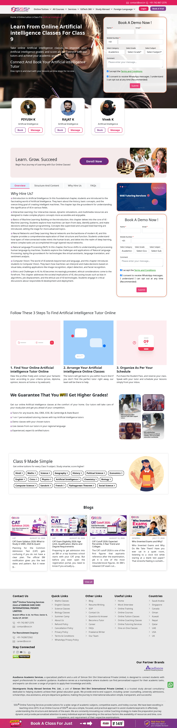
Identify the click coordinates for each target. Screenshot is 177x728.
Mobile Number (113, 38)
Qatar (154, 624)
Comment (111, 58)
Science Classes (62, 608)
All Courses (59, 9)
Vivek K (108, 119)
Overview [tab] (20, 185)
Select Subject (150, 48)
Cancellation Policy (63, 628)
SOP (90, 608)
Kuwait (155, 616)
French (59, 485)
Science (45, 473)
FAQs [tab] (93, 185)
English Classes (62, 604)
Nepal (154, 620)
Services (72, 9)
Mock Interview (125, 604)
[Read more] (88, 723)
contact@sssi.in (137, 2)
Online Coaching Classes (129, 620)
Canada (155, 608)
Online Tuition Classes (128, 616)
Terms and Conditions (131, 71)
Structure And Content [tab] (46, 185)
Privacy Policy (61, 632)
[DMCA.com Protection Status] (21, 656)
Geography (61, 473)
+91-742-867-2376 (158, 2)
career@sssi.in (24, 641)
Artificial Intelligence (67, 479)
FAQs (91, 628)
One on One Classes (127, 628)
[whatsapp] (170, 685)
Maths (31, 473)
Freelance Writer (96, 632)
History (77, 473)
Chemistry (89, 479)
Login (143, 8)
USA (153, 632)
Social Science (106, 485)
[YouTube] (22, 652)
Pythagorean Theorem (81, 485)
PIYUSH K (28, 119)
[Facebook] (14, 652)
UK (153, 635)
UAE (153, 628)
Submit (135, 85)
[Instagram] (18, 652)
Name (110, 28)
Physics (46, 479)
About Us (59, 620)
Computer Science (24, 485)
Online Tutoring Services (129, 624)
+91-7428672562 (25, 637)
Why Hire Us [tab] (75, 185)
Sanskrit (45, 485)
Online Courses (125, 612)
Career (91, 624)
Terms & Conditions (64, 635)
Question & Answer (98, 616)
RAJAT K (68, 119)
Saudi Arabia (157, 600)
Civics (33, 479)
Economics (115, 473)
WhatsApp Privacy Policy (66, 639)
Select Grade (131, 48)
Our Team (93, 635)
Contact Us (94, 612)
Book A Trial (158, 8)
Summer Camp (61, 616)
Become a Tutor (96, 620)
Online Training (125, 608)
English (19, 479)
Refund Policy (61, 624)
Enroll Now (94, 161)
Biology (105, 479)
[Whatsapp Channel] (30, 652)
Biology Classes (62, 612)
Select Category (113, 48)
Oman (154, 612)
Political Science (95, 473)
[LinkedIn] (25, 652)
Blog (90, 600)
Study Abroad (103, 9)
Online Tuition (41, 9)
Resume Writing (96, 604)
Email (138, 28)
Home (120, 600)
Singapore (156, 604)
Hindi (18, 473)
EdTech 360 (86, 9)
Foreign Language (123, 9)
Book (20, 129)
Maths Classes (61, 600)
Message (35, 129)
